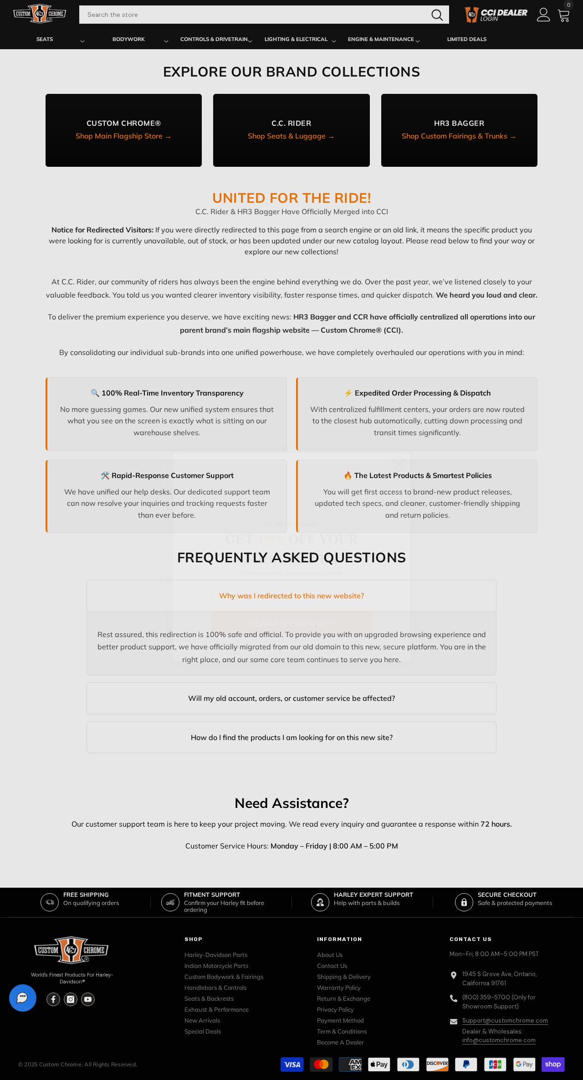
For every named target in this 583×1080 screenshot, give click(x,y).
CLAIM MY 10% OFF (291, 606)
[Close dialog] (399, 447)
